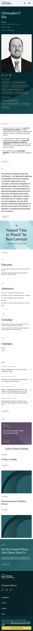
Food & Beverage (25, 103)
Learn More (4, 465)
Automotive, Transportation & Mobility (10, 103)
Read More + (5, 161)
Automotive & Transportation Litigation (19, 85)
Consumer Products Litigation (18, 82)
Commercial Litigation (7, 92)
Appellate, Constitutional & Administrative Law (12, 89)
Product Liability (5, 82)
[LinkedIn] (2, 75)
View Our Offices (6, 564)
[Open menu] (29, 3)
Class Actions (5, 85)
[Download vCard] (10, 75)
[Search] (25, 3)
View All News (5, 411)
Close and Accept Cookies (16, 628)
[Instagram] (11, 589)
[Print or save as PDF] (6, 75)
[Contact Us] (2, 589)
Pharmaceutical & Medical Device (9, 100)
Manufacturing (5, 107)
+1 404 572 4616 (10, 30)
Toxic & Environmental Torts (21, 92)
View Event (6, 441)
